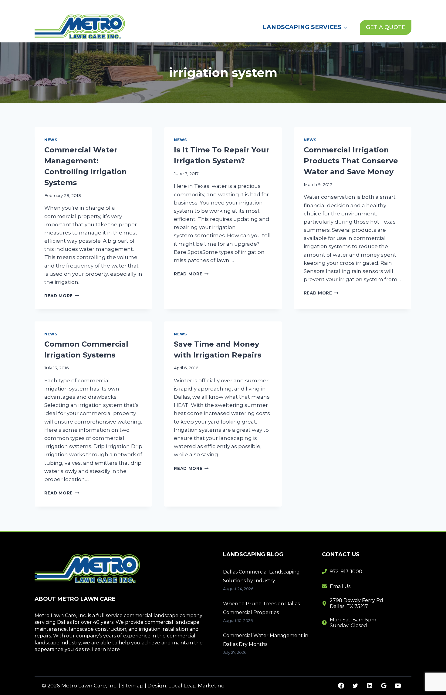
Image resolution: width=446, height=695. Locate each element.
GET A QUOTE (385, 27)
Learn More (106, 649)
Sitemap (132, 686)
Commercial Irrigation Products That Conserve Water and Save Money (351, 160)
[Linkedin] (369, 686)
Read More (61, 295)
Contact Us (338, 5)
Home (251, 5)
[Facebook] (341, 686)
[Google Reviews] (383, 686)
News (307, 5)
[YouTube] (398, 686)
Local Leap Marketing (196, 686)
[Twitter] (355, 686)
